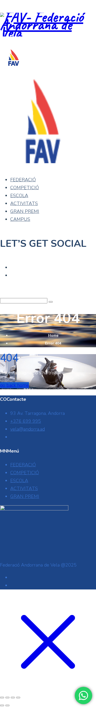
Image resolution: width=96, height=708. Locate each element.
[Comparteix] (13, 697)
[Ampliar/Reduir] (2, 697)
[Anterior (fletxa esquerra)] (2, 705)
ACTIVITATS (24, 203)
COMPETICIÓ (24, 188)
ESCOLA (19, 195)
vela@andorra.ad (27, 429)
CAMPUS (20, 219)
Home (53, 335)
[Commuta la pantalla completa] (7, 697)
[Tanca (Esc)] (18, 697)
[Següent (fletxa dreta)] (7, 705)
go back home (14, 385)
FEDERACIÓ (23, 180)
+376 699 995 (25, 421)
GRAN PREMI (24, 211)
